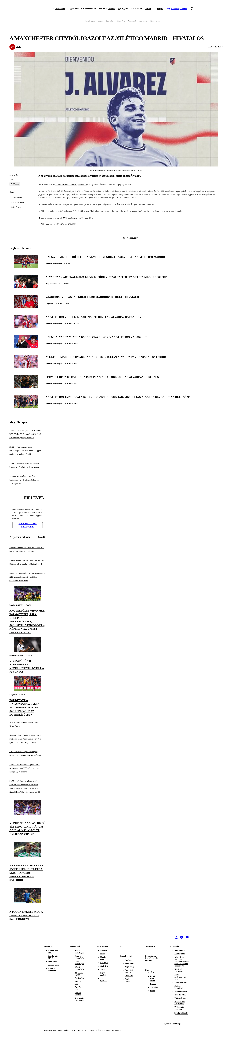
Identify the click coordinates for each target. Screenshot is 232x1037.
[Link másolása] (12, 179)
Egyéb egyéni (102, 974)
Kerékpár (104, 963)
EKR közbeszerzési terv (179, 977)
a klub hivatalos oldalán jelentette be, (71, 184)
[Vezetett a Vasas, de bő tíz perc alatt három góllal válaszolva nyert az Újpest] (27, 814)
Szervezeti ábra (180, 982)
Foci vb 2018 (78, 982)
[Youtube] (187, 937)
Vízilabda (129, 976)
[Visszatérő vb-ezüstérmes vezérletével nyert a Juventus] (27, 651)
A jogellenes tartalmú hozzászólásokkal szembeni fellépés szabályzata (181, 961)
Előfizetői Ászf (180, 998)
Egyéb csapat (127, 980)
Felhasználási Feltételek (179, 1008)
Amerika (111, 9)
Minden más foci (78, 994)
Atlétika (103, 950)
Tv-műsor (154, 987)
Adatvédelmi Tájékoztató (179, 1003)
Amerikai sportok (129, 971)
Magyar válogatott (52, 969)
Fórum (153, 984)
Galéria (148, 9)
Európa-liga (79, 978)
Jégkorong (129, 967)
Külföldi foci (75, 946)
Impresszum (179, 950)
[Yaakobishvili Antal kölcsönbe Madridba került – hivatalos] (26, 308)
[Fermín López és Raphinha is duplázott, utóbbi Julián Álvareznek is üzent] (26, 388)
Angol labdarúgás (53, 283)
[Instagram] (176, 937)
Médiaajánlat (179, 954)
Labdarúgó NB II (53, 957)
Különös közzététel (178, 987)
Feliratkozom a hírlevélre (28, 525)
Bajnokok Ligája (79, 974)
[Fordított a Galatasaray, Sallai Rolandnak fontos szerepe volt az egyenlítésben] (27, 690)
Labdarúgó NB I (16, 605)
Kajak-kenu (103, 958)
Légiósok (49, 303)
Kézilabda (129, 960)
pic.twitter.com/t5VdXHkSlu (80, 218)
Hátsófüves (52, 961)
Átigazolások (53, 965)
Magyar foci (48, 946)
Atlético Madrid (16, 197)
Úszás (102, 954)
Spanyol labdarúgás (54, 263)
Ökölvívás (104, 966)
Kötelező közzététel (178, 970)
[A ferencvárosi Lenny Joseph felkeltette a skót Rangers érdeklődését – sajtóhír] (27, 857)
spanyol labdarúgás (17, 202)
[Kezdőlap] (43, 9)
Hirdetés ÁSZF (180, 995)
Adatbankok (60, 9)
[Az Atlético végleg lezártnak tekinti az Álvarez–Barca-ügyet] (26, 328)
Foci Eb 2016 (78, 988)
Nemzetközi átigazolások (80, 999)
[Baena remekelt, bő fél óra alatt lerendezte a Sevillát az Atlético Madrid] (26, 267)
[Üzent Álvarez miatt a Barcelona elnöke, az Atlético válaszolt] (26, 348)
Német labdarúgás (79, 968)
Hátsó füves (143, 21)
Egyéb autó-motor (152, 978)
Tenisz (102, 969)
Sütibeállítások (181, 1013)
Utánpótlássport (155, 21)
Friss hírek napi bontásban (94, 21)
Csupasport (132, 21)
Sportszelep (150, 946)
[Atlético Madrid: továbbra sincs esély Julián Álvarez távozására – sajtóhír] (26, 368)
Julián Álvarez (16, 207)
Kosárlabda (129, 963)
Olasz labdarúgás (16, 655)
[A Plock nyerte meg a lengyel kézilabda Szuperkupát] (27, 903)
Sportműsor (110, 21)
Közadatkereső (180, 991)
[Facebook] (181, 937)
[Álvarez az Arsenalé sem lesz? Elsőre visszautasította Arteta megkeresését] (26, 288)
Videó (152, 991)
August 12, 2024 (69, 224)
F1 (119, 9)
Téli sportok (103, 979)
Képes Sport (121, 21)
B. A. (18, 47)
